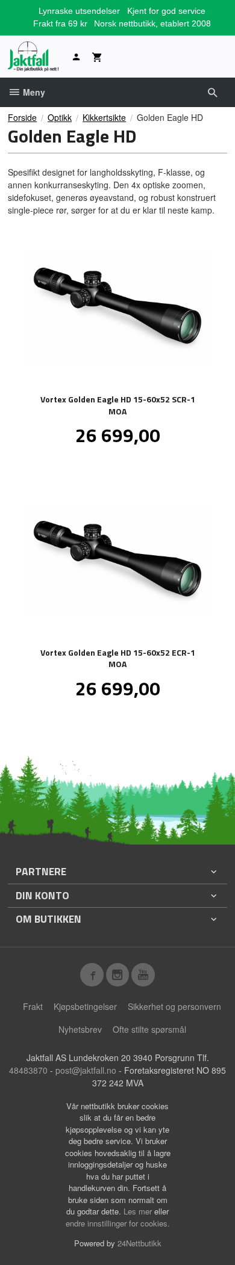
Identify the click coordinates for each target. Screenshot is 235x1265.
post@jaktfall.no (85, 1070)
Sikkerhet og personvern (174, 1006)
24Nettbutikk (139, 1243)
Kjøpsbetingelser (85, 1006)
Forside (22, 117)
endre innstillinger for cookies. (118, 1223)
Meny (32, 92)
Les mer (139, 1211)
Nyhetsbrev (80, 1029)
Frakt (33, 1006)
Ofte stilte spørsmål (149, 1029)
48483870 (28, 1070)
